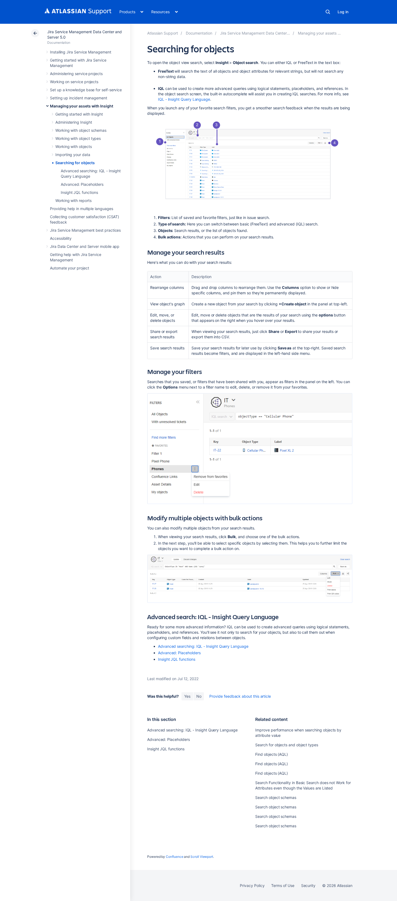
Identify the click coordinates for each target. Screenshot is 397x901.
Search (328, 12)
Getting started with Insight (79, 114)
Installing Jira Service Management (80, 52)
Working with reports (73, 200)
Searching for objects (75, 162)
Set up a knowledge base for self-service (86, 89)
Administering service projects (76, 73)
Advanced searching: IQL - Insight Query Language (203, 646)
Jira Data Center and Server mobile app (84, 246)
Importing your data (72, 154)
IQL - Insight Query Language (184, 99)
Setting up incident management (78, 98)
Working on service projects (74, 81)
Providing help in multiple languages (81, 208)
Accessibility (61, 238)
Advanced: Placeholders (82, 184)
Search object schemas (275, 797)
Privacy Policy (252, 885)
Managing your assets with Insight (81, 106)
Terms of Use (282, 885)
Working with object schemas (80, 130)
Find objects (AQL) (271, 754)
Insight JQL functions (79, 192)
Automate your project (69, 268)
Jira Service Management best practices (85, 230)
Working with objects (73, 146)
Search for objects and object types (286, 745)
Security (308, 885)
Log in (343, 11)
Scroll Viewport (201, 857)
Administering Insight (73, 122)
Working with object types (78, 138)
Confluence (174, 857)
